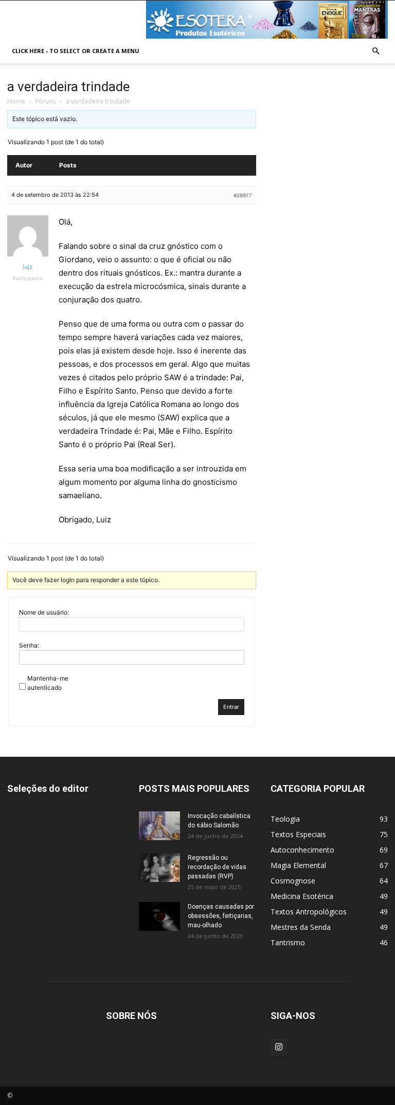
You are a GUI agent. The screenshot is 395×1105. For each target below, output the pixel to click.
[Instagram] (279, 1047)
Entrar (231, 706)
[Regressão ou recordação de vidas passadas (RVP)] (159, 867)
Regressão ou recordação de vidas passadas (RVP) (217, 867)
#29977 (243, 195)
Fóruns (45, 101)
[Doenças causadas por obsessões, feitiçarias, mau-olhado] (159, 916)
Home (16, 101)
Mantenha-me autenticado (47, 682)
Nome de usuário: (44, 612)
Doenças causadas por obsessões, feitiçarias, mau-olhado (221, 916)
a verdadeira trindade (68, 86)
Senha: (29, 645)
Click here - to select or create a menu (75, 51)
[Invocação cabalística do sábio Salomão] (159, 825)
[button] (375, 51)
